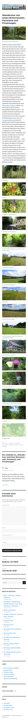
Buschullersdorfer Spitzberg (12, 629)
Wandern (17, 443)
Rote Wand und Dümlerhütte (12, 648)
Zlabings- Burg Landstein (11, 643)
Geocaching (5, 444)
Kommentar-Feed (9, 707)
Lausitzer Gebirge (13, 444)
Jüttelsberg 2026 (8, 625)
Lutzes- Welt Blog (6, 715)
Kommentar (5, 505)
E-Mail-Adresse (7, 535)
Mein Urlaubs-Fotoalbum (11, 668)
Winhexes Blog (8, 672)
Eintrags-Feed (8, 705)
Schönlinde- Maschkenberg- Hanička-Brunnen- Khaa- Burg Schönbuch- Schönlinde (13, 604)
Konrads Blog (8, 670)
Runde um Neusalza (9, 610)
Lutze (5, 443)
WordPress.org (8, 709)
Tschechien (20, 444)
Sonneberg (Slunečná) (8, 120)
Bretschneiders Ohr (10, 633)
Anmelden (7, 703)
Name (4, 527)
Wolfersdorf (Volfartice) (9, 105)
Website (4, 542)
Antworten (5, 484)
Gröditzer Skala (8, 620)
